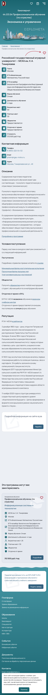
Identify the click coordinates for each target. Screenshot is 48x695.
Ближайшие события (9, 644)
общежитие (15, 285)
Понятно (24, 689)
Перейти (38, 427)
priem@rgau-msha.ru (16, 157)
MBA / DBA (5, 634)
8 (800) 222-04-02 (14, 150)
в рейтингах (17, 321)
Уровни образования (9, 604)
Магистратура (7, 627)
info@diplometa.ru (13, 672)
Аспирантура (6, 630)
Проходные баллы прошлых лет (15, 271)
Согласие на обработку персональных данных (19, 661)
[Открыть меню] (44, 3)
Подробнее (37, 557)
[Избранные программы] (37, 3)
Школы (4, 618)
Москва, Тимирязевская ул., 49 (20, 164)
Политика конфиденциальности (13, 658)
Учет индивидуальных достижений (17, 274)
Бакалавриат (15, 46)
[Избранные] (31, 3)
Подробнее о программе (12, 236)
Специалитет (7, 624)
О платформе (7, 601)
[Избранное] (44, 53)
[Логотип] (4, 3)
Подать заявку (36, 587)
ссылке (40, 263)
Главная (5, 46)
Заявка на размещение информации (15, 607)
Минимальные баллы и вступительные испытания (23, 268)
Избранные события (9, 647)
